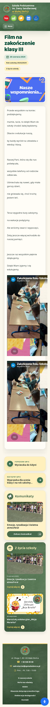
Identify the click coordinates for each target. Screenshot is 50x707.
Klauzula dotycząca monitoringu (25, 691)
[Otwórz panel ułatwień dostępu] (45, 702)
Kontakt (25, 699)
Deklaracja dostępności (25, 695)
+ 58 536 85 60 (27, 662)
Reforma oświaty (25, 682)
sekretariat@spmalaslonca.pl (26, 666)
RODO (25, 686)
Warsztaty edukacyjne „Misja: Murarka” (22, 621)
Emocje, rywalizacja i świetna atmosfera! (22, 526)
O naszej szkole (25, 678)
